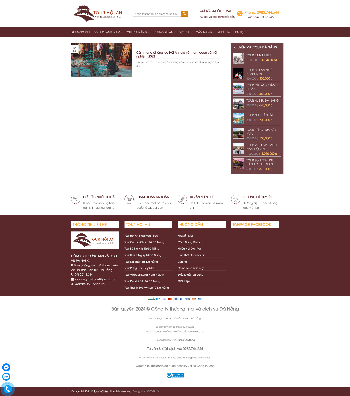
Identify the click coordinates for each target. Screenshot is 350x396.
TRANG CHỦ (83, 32)
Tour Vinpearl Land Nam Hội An (144, 274)
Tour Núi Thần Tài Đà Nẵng (141, 261)
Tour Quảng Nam (107, 32)
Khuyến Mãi (185, 235)
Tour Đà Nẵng (136, 32)
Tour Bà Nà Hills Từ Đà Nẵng (142, 248)
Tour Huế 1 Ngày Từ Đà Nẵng (143, 255)
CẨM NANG (204, 32)
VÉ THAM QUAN (163, 32)
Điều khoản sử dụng (190, 274)
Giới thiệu (184, 281)
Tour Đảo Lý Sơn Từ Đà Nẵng (142, 281)
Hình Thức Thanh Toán (191, 255)
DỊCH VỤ (184, 32)
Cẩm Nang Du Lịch (190, 242)
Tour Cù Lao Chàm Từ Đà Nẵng (144, 242)
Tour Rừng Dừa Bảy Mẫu (140, 268)
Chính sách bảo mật (191, 268)
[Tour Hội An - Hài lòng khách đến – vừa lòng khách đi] (99, 13)
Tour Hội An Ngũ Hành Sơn (141, 235)
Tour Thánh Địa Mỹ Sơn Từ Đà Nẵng (147, 287)
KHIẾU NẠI (224, 32)
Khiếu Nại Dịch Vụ (189, 248)
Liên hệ (238, 32)
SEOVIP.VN (153, 391)
